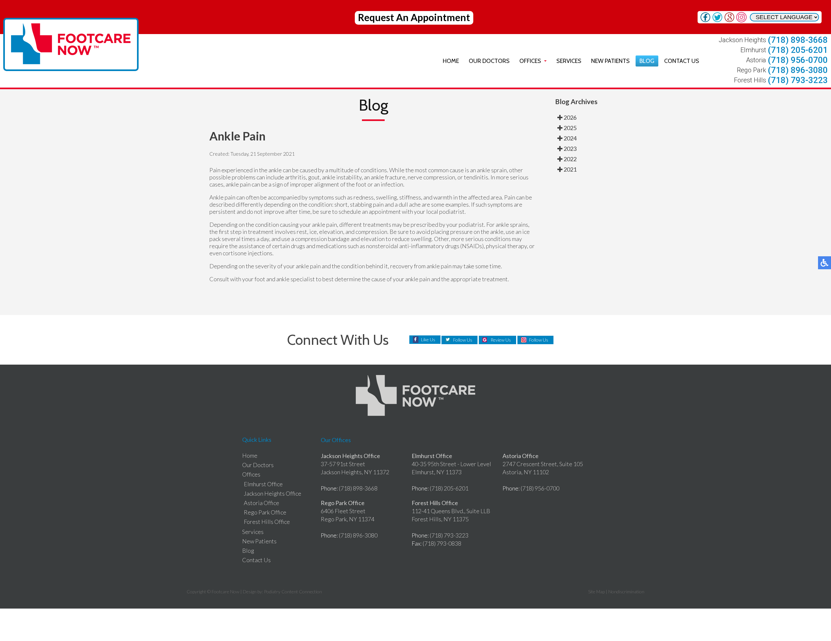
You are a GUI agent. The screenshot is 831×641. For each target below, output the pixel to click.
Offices (530, 61)
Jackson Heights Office (272, 493)
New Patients (610, 61)
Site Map (596, 591)
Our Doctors (489, 61)
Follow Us (462, 340)
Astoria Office (261, 502)
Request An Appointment (414, 17)
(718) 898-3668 (798, 40)
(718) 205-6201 (798, 50)
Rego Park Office (265, 512)
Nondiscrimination (626, 591)
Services (568, 61)
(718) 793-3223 (798, 80)
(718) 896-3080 (798, 70)
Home (451, 61)
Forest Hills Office (267, 521)
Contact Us (681, 61)
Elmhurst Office (263, 484)
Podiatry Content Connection (293, 591)
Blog (646, 61)
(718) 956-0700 (798, 60)
